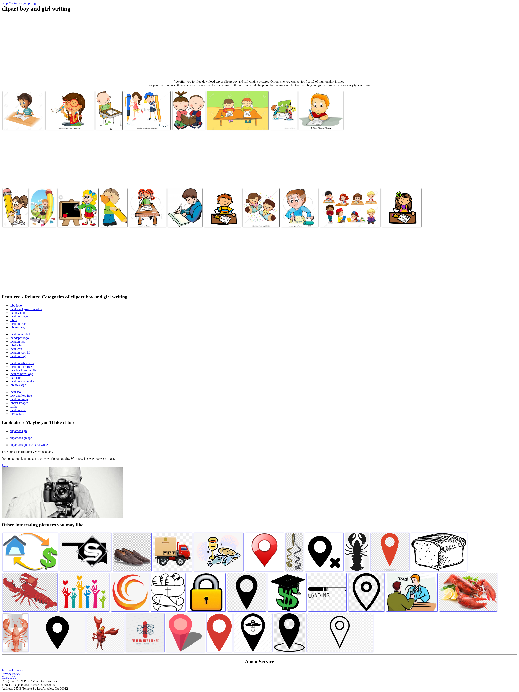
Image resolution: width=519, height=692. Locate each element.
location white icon (22, 363)
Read (5, 465)
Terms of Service (12, 670)
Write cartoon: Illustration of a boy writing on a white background (21, 121)
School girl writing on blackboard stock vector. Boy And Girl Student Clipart (78, 218)
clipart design (18, 431)
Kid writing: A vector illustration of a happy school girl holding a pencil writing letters (43, 215)
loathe (13, 406)
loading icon (18, 312)
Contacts (14, 3)
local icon (16, 349)
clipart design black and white (29, 445)
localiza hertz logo (21, 374)
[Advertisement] (259, 45)
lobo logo (16, 305)
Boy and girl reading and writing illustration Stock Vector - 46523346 (346, 219)
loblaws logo (18, 327)
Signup (25, 3)
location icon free (21, 366)
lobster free (17, 345)
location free (18, 323)
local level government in (26, 309)
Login (34, 3)
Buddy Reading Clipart (187, 124)
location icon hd (20, 352)
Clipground (20, 680)
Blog (5, 3)
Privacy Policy (11, 674)
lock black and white (23, 370)
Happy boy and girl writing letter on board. (282, 121)
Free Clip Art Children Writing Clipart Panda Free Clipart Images (220, 218)
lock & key (17, 413)
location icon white (22, 381)
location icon (18, 410)
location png (18, 356)
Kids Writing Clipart (108, 124)
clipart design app (21, 438)
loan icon (15, 377)
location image (19, 316)
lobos (13, 320)
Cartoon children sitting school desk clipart (232, 124)
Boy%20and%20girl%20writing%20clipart (155, 221)
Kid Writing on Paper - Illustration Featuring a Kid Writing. (320, 122)
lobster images (19, 403)
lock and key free (21, 395)
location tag (17, 341)
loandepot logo (19, 338)
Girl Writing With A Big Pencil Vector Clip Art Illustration (15, 218)
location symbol (20, 334)
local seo (15, 392)
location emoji (19, 399)
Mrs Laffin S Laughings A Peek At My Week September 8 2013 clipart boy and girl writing (401, 218)
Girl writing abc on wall (60, 124)
